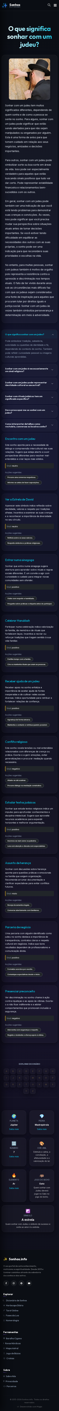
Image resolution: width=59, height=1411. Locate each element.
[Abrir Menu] (55, 5)
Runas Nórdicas (13, 1343)
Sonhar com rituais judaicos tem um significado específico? (23, 397)
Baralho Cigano (14, 1338)
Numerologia (12, 1320)
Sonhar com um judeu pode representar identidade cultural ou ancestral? (26, 383)
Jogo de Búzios (13, 1353)
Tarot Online (12, 1310)
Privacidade (12, 1381)
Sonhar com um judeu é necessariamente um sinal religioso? (26, 370)
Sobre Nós (11, 1376)
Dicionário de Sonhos (16, 1300)
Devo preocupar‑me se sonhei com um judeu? (25, 411)
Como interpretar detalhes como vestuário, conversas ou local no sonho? (26, 425)
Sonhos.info (15, 1259)
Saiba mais (14, 1129)
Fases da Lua (12, 1315)
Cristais (10, 1358)
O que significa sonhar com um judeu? (24, 334)
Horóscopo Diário (14, 1305)
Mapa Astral (12, 1348)
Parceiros (11, 1386)
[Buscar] (50, 5)
